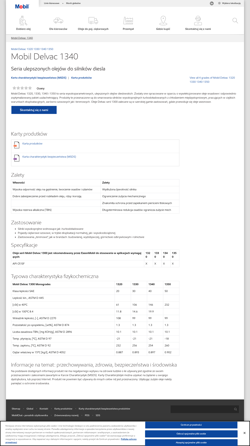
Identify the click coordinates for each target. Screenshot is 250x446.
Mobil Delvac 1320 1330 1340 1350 (32, 49)
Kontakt (44, 408)
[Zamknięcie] (244, 433)
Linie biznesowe (51, 3)
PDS (87, 415)
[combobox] (205, 409)
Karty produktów (63, 408)
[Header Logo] (22, 4)
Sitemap (16, 408)
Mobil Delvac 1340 (22, 38)
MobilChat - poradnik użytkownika (30, 415)
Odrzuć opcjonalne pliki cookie (191, 433)
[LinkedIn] (212, 4)
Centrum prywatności (191, 425)
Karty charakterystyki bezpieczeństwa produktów (104, 408)
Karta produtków (81, 77)
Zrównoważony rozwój (66, 415)
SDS (98, 415)
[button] (58, 23)
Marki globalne (73, 3)
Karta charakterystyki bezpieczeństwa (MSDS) (38, 77)
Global (30, 408)
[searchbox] (201, 409)
